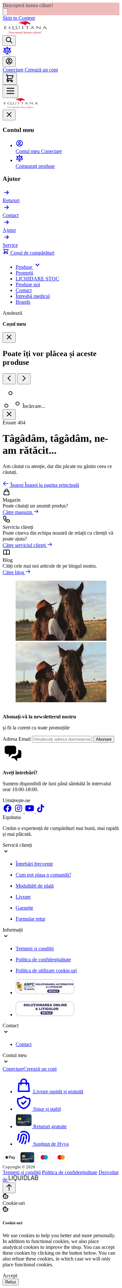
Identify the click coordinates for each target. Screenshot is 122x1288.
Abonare (104, 739)
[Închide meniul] (9, 115)
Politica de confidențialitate (43, 959)
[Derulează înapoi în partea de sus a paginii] (9, 1188)
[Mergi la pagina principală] (25, 32)
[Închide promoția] (5, 11)
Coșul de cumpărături (31, 253)
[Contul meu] (9, 61)
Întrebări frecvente (34, 864)
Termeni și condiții (35, 948)
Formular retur (30, 919)
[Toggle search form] (9, 40)
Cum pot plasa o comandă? (43, 875)
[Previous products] (9, 378)
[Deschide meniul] (10, 91)
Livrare (23, 897)
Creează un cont (40, 69)
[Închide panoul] (9, 414)
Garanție (24, 908)
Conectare (13, 69)
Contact (24, 1044)
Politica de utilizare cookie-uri (46, 970)
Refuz (10, 1282)
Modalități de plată (35, 886)
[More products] (24, 378)
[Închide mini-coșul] (9, 337)
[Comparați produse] (7, 53)
